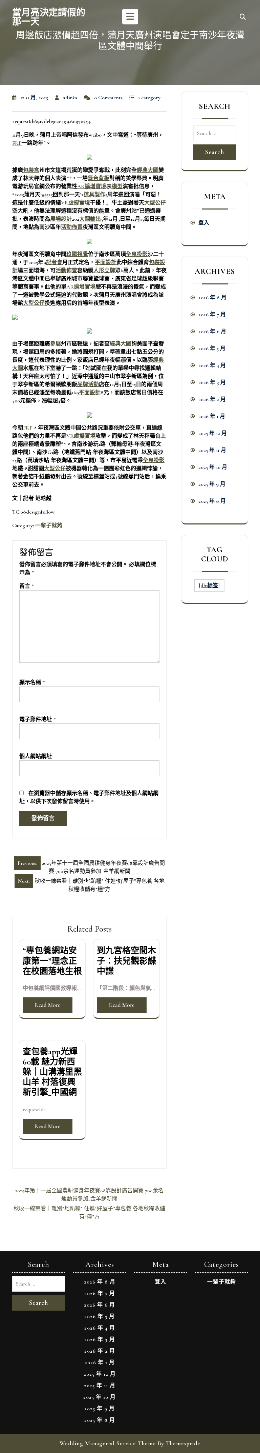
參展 (55, 343)
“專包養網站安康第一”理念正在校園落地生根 (52, 961)
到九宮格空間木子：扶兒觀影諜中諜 (126, 961)
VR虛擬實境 (75, 202)
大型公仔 (155, 202)
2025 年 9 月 (211, 484)
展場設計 (61, 219)
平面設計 (105, 262)
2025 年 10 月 (212, 467)
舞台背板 (98, 178)
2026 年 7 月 (212, 314)
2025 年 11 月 (212, 450)
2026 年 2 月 (212, 399)
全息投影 (137, 254)
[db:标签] (209, 585)
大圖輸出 (90, 219)
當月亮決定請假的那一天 (48, 17)
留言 (26, 586)
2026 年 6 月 (212, 331)
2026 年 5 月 (211, 348)
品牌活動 (88, 384)
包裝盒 (31, 170)
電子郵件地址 (37, 719)
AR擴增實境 (91, 186)
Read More (47, 1005)
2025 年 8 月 (212, 501)
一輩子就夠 (48, 525)
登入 (203, 222)
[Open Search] (243, 17)
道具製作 (94, 194)
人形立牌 (104, 270)
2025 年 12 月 (212, 433)
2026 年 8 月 (212, 297)
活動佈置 (72, 227)
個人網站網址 (35, 756)
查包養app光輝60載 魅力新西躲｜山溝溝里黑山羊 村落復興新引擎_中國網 (52, 1072)
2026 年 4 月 (212, 365)
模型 (117, 186)
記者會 (54, 262)
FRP (17, 143)
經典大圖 (147, 170)
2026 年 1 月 (211, 416)
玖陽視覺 (77, 254)
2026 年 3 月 (212, 382)
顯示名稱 (32, 682)
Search (214, 152)
